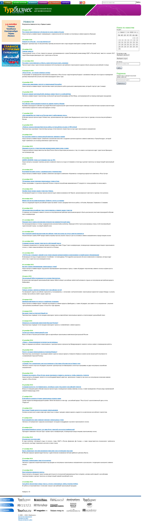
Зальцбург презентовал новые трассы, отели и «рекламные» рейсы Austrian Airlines (50, 484)
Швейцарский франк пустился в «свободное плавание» (40, 301)
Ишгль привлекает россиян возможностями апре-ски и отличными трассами (47, 451)
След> (137, 32)
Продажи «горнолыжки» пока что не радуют (36, 460)
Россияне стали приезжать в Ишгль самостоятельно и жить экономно (45, 63)
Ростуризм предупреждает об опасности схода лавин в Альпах (43, 32)
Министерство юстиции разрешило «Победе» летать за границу (43, 200)
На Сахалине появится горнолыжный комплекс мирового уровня (43, 136)
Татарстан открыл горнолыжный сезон (35, 332)
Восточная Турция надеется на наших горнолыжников (40, 410)
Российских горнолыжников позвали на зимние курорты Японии (43, 103)
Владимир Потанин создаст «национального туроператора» (42, 171)
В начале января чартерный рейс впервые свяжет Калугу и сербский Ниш (46, 94)
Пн (119, 35)
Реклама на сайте (23, 518)
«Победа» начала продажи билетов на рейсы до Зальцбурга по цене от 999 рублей (49, 127)
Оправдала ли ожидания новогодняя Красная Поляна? (40, 323)
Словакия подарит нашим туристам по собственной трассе (41, 243)
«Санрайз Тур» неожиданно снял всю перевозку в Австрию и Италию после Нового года (51, 363)
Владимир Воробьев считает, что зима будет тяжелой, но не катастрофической (48, 429)
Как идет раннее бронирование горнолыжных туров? (39, 266)
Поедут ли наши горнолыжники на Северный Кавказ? (39, 352)
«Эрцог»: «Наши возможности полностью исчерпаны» (40, 342)
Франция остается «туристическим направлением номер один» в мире (45, 148)
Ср (125, 35)
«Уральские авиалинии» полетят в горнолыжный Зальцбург (42, 84)
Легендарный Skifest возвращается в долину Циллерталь (41, 278)
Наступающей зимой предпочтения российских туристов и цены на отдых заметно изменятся (53, 233)
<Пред (119, 32)
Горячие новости (27, 51)
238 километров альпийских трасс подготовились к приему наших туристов (47, 210)
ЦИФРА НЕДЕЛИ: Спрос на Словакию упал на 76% (38, 160)
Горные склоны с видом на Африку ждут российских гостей (42, 290)
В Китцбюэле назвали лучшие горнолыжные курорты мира (41, 398)
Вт (122, 35)
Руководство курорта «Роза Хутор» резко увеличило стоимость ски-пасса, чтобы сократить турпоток (55, 375)
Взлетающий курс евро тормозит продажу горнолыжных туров (43, 420)
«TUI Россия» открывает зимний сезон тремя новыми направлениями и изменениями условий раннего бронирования (60, 255)
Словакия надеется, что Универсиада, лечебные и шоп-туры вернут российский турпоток (51, 387)
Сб (133, 35)
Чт (127, 35)
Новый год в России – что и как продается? (36, 41)
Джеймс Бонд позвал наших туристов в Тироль (37, 191)
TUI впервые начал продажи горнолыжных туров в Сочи (40, 181)
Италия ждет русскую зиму (31, 439)
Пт (130, 35)
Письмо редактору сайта (25, 519)
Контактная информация (25, 516)
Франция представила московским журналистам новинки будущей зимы (46, 222)
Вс (136, 35)
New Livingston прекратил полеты (33, 472)
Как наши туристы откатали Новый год (35, 313)
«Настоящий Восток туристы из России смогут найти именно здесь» (44, 115)
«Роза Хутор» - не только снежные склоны (36, 72)
